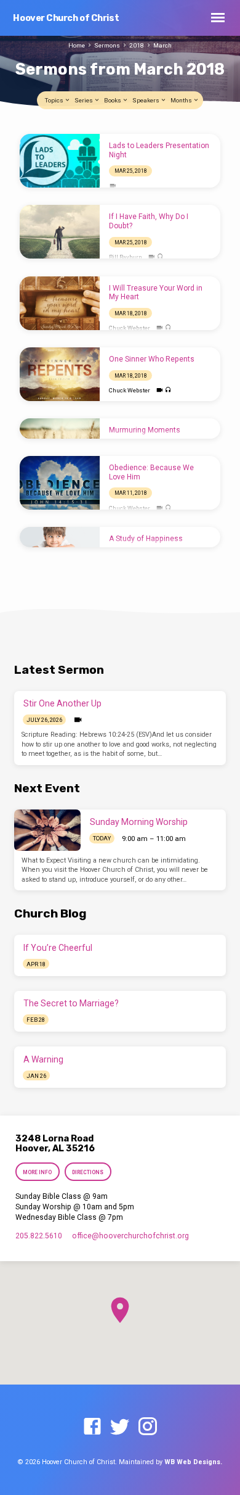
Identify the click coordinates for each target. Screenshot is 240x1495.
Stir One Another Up (62, 703)
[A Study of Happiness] (60, 537)
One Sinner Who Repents (151, 359)
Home (76, 45)
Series (84, 100)
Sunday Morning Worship (139, 822)
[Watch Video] (113, 186)
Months (181, 100)
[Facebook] (92, 1427)
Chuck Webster (129, 328)
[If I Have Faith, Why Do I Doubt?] (60, 232)
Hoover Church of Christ (66, 18)
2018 (136, 45)
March (162, 45)
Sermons (107, 45)
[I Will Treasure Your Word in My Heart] (60, 303)
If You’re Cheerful (57, 948)
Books (113, 100)
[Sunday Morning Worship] (47, 830)
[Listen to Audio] (160, 257)
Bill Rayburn (125, 257)
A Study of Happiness (146, 538)
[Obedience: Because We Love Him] (60, 483)
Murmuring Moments (144, 430)
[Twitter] (120, 1427)
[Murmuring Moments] (60, 428)
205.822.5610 (38, 1236)
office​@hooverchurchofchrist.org (130, 1236)
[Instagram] (148, 1427)
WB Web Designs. (193, 1462)
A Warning (43, 1059)
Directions (87, 1172)
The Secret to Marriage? (71, 1003)
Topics (55, 100)
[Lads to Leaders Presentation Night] (60, 161)
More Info (37, 1172)
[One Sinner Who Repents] (60, 374)
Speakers (146, 100)
